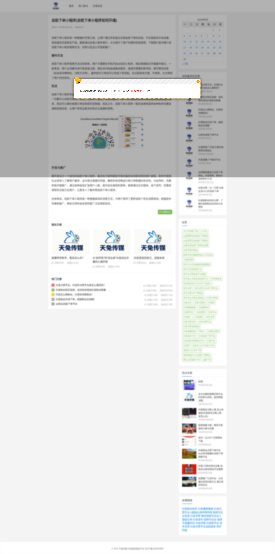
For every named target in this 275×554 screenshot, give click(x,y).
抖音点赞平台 (205, 321)
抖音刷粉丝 (204, 307)
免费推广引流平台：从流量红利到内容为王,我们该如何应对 (210, 481)
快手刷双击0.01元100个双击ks (197, 283)
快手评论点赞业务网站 (193, 298)
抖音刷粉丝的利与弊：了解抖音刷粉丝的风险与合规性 (210, 203)
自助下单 (207, 360)
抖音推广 (187, 317)
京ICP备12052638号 (154, 548)
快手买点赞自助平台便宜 (194, 274)
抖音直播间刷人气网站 (193, 331)
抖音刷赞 (201, 312)
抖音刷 (211, 302)
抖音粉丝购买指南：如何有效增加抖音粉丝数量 (81, 290)
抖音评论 (211, 341)
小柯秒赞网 (188, 259)
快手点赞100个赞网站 (193, 293)
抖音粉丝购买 (213, 331)
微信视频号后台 (210, 516)
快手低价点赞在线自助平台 (195, 279)
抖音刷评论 (188, 312)
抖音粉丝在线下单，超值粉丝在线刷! (75, 299)
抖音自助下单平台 (207, 336)
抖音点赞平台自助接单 (203, 526)
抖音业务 (187, 302)
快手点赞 (187, 288)
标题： (201, 381)
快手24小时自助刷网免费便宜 (196, 264)
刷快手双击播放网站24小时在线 (197, 255)
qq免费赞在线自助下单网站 (195, 236)
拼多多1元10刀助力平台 (204, 345)
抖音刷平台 (212, 523)
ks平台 (204, 231)
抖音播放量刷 (205, 508)
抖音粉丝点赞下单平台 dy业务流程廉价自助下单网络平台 (210, 453)
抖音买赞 (195, 516)
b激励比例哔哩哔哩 (201, 512)
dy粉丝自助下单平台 (66, 303)
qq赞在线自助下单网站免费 (195, 245)
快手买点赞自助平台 (192, 269)
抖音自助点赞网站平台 (193, 341)
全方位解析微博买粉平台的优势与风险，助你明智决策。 (210, 397)
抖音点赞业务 (189, 321)
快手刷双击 (216, 279)
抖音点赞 (210, 317)
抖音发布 (198, 519)
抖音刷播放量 (189, 307)
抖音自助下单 (189, 336)
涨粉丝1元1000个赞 (192, 350)
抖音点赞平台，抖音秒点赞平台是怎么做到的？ (81, 285)
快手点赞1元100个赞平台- (206, 288)
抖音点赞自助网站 (191, 326)
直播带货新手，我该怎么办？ (68, 258)
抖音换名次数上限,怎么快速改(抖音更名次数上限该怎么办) (210, 413)
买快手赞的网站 (190, 250)
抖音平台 (212, 312)
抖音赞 (186, 345)
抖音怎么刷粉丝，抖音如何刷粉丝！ (75, 294)
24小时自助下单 (190, 231)
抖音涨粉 (199, 317)
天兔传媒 (200, 523)
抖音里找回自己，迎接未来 (149, 258)
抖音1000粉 (212, 298)
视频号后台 (210, 519)
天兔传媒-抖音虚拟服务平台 (131, 548)
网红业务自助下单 (191, 360)
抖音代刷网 (200, 302)
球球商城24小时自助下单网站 (196, 355)
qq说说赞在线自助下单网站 (195, 240)
